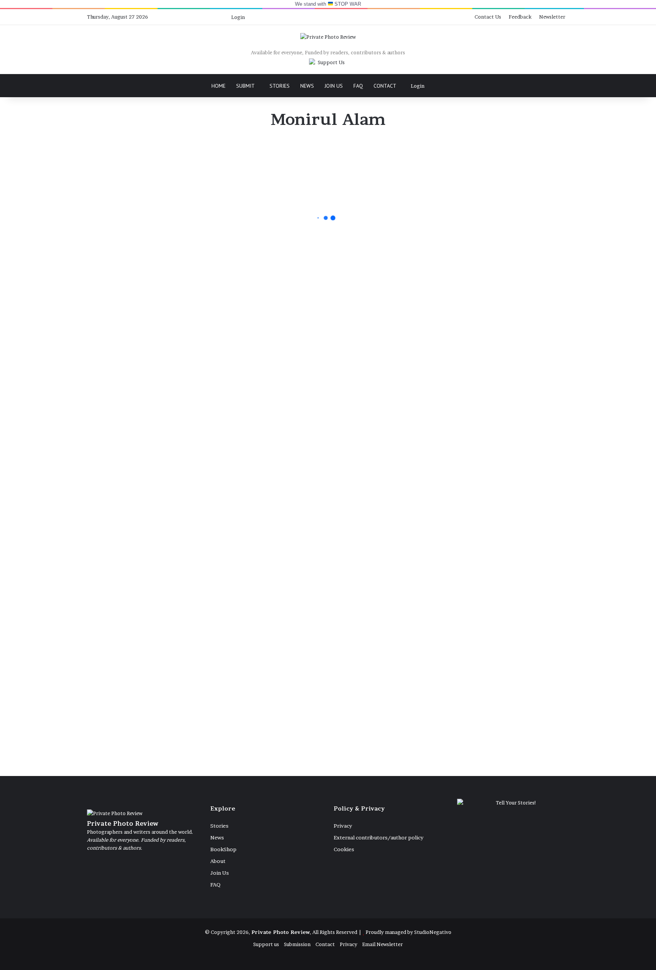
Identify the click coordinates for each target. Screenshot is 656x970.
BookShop (223, 849)
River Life (357, 549)
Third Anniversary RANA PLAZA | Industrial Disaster (379, 288)
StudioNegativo (432, 932)
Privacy (343, 826)
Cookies (344, 849)
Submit (245, 85)
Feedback (520, 17)
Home (218, 85)
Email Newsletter (382, 944)
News (307, 85)
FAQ (358, 85)
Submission (297, 944)
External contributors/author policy (378, 837)
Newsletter (552, 17)
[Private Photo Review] (328, 37)
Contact (385, 85)
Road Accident (231, 732)
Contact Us (488, 17)
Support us (266, 944)
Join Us (334, 85)
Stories (280, 85)
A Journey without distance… (243, 237)
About (218, 861)
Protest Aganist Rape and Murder (247, 476)
